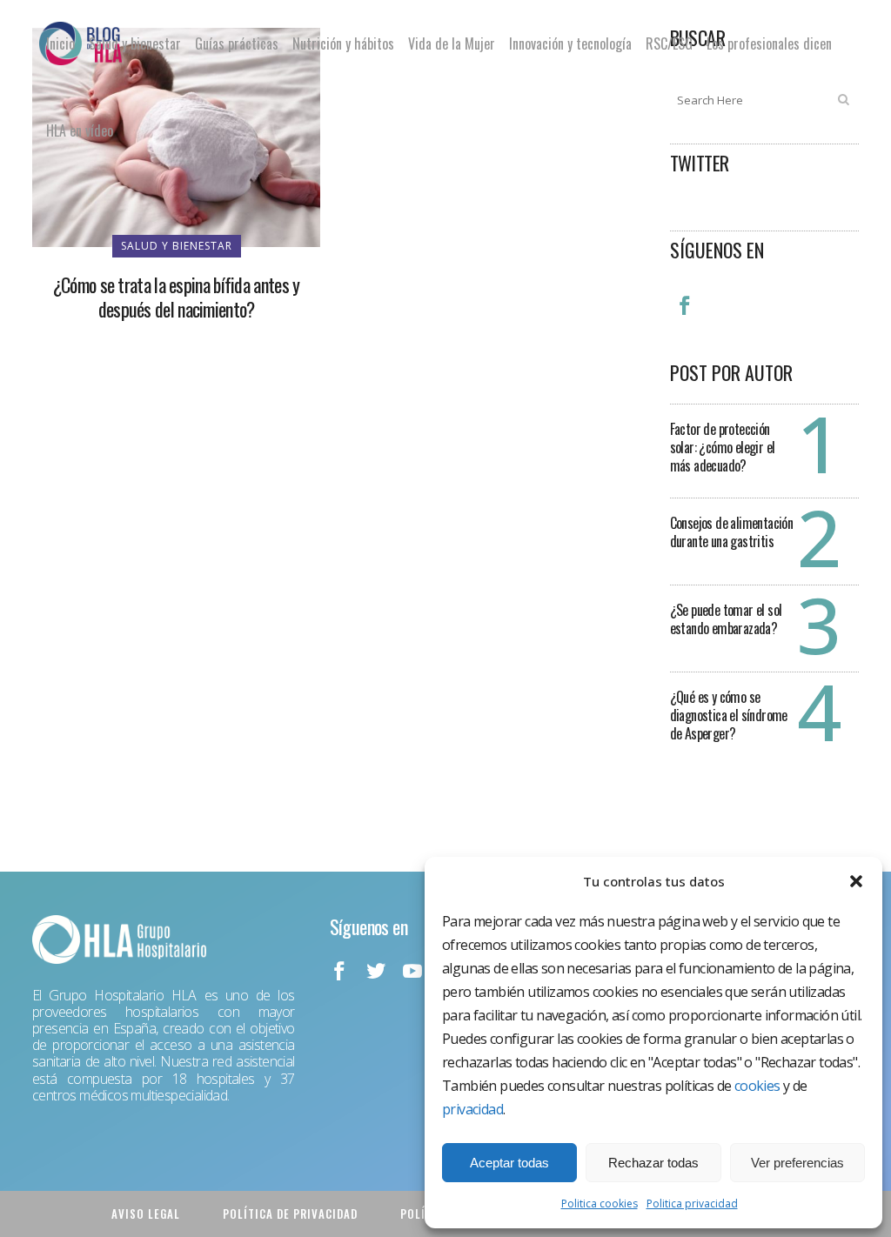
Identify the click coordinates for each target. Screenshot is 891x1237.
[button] (856, 881)
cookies (757, 1085)
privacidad (472, 1109)
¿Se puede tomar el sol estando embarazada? (726, 619)
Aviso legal (145, 1213)
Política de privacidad (290, 1213)
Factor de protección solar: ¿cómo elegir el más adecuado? (722, 447)
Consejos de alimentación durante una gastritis (732, 532)
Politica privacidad (692, 1203)
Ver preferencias (797, 1162)
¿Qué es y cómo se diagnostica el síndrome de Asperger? (728, 715)
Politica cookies (599, 1203)
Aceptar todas (509, 1162)
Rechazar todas (653, 1162)
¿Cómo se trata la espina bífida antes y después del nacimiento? (176, 297)
